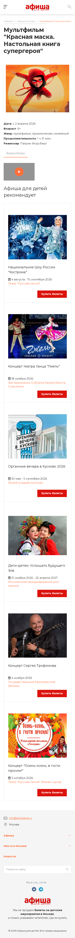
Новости (10, 856)
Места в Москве (15, 846)
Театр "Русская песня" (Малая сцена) (34, 782)
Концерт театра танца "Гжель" (34, 366)
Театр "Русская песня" (24, 283)
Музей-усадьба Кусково (25, 482)
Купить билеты (52, 294)
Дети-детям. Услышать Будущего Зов (36, 568)
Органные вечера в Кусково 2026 (36, 466)
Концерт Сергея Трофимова (32, 666)
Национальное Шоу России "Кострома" (31, 269)
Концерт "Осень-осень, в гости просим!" (34, 768)
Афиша (9, 835)
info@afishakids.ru (20, 818)
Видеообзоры (15, 153)
